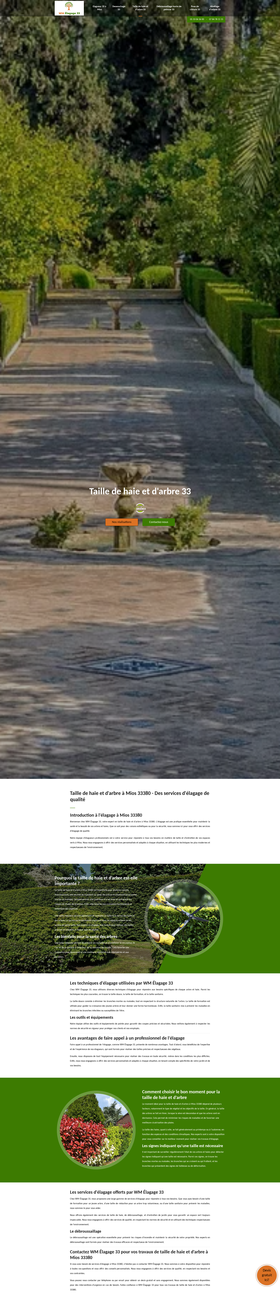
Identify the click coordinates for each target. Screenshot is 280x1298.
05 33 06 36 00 (197, 19)
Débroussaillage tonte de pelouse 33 (169, 8)
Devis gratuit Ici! (267, 1275)
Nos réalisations (121, 522)
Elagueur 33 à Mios (99, 8)
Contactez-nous (158, 522)
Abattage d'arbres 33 (214, 8)
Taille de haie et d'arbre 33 (140, 8)
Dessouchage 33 (118, 8)
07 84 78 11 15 (216, 19)
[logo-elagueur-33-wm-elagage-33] (69, 8)
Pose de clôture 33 (195, 8)
